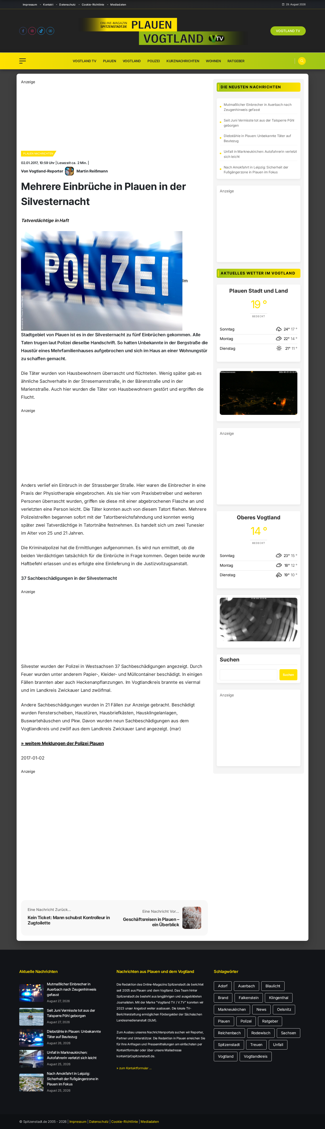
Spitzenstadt (229, 1044)
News (261, 1009)
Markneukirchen (232, 1009)
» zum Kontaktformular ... (134, 1068)
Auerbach (246, 986)
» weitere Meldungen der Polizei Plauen (62, 743)
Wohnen (213, 61)
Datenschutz (67, 4)
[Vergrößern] (291, 377)
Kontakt (48, 4)
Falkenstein (249, 998)
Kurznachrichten (182, 61)
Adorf (223, 986)
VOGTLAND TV (288, 31)
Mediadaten (118, 4)
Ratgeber (236, 61)
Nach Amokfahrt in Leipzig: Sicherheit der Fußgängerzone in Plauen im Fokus (256, 169)
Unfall (278, 1044)
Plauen (109, 61)
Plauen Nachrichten (38, 153)
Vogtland (132, 61)
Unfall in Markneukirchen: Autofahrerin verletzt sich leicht (260, 154)
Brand (223, 998)
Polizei (153, 61)
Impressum (30, 4)
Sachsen (288, 1033)
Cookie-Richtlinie (93, 4)
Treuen (256, 1044)
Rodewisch (260, 1033)
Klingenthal (278, 998)
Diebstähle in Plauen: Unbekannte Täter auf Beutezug (257, 138)
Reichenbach (229, 1033)
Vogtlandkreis (255, 1056)
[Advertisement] (114, 116)
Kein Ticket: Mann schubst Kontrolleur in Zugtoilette (69, 920)
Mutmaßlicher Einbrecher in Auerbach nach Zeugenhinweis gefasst (257, 107)
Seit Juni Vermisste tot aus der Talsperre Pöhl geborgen (259, 123)
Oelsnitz (284, 1009)
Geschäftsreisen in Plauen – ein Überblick (151, 922)
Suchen (229, 660)
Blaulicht (273, 986)
